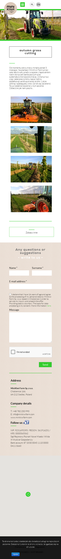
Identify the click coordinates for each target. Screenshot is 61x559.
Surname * (37, 267)
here (49, 306)
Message (14, 309)
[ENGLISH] (38, 4)
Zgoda (15, 554)
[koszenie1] (31, 122)
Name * (13, 267)
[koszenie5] (31, 182)
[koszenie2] (31, 152)
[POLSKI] (32, 4)
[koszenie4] (31, 211)
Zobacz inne (31, 232)
